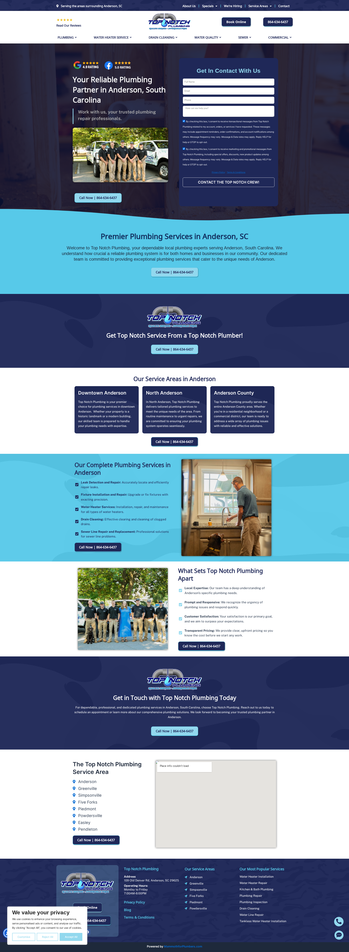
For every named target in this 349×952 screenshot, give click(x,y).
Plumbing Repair (251, 895)
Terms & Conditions (236, 172)
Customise (23, 936)
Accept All (71, 936)
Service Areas (258, 6)
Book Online (236, 22)
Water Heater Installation (257, 876)
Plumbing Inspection (253, 902)
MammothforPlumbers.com (183, 946)
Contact (284, 6)
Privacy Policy (218, 172)
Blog (127, 910)
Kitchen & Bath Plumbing (256, 889)
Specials (208, 6)
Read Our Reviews (68, 25)
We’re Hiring (233, 6)
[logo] (169, 21)
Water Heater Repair (253, 883)
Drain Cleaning (249, 908)
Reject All (47, 936)
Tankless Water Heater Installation (263, 921)
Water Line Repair (252, 915)
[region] (47, 926)
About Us (189, 6)
